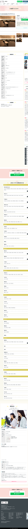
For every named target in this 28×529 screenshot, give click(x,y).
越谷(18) (13, 195)
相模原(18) (22, 206)
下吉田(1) (7, 389)
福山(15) (7, 298)
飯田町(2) (19, 221)
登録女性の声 (2, 518)
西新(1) (22, 341)
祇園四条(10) (5, 228)
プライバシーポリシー (18, 516)
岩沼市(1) (19, 274)
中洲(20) (5, 341)
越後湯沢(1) (19, 384)
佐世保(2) (12, 362)
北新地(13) (13, 232)
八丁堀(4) (10, 298)
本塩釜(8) (10, 274)
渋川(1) (21, 221)
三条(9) (10, 228)
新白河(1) (12, 283)
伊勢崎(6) (12, 221)
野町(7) (5, 393)
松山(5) (5, 373)
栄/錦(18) (7, 252)
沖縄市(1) (14, 373)
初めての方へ (8, 3)
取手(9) (15, 216)
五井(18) (12, 200)
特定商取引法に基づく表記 (19, 517)
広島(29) (5, 298)
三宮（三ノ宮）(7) (8, 238)
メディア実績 (2, 516)
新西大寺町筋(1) (13, 307)
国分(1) (8, 353)
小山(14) (8, 211)
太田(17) (5, 221)
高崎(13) (7, 221)
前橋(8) (10, 221)
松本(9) (7, 380)
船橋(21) (9, 200)
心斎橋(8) (18, 232)
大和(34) (13, 206)
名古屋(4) (10, 252)
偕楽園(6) (23, 216)
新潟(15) (5, 384)
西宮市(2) (13, 238)
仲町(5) (10, 384)
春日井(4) (13, 252)
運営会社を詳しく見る (14, 481)
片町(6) (7, 393)
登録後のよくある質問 (11, 515)
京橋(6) (20, 232)
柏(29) (7, 200)
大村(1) (14, 362)
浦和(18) (10, 195)
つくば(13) (10, 216)
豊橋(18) (5, 252)
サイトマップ (17, 518)
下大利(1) (17, 341)
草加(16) (22, 195)
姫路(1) (16, 238)
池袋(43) (18, 188)
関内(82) (5, 206)
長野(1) (9, 380)
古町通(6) (7, 384)
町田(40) (23, 188)
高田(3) (12, 384)
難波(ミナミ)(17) (6, 232)
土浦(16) (8, 216)
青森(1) (5, 287)
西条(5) (7, 327)
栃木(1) (14, 211)
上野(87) (5, 188)
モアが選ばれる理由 (12, 3)
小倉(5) (10, 341)
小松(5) (11, 393)
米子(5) (7, 316)
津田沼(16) (14, 200)
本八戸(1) (7, 287)
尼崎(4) (11, 238)
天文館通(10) (5, 353)
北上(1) (7, 292)
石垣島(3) (9, 373)
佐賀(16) (5, 367)
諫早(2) (10, 362)
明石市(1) (18, 238)
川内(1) (10, 353)
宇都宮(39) (5, 211)
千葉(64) (5, 200)
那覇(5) (7, 373)
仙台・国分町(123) (6, 274)
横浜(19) (17, 206)
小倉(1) (16, 228)
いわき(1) (10, 283)
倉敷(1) (7, 307)
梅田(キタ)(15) (10, 232)
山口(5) (7, 303)
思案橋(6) (5, 362)
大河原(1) (22, 274)
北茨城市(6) (20, 216)
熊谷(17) (17, 195)
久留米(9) (7, 341)
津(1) (9, 263)
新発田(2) (14, 384)
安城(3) (22, 252)
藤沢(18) (20, 206)
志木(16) (20, 195)
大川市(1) (20, 341)
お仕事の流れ (4, 3)
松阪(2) (8, 263)
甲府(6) (5, 389)
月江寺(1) (10, 389)
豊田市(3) (15, 252)
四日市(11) (5, 263)
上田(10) (5, 380)
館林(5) (14, 221)
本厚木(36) (10, 206)
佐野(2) (10, 211)
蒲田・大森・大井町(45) (13, 188)
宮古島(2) (12, 373)
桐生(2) (16, 221)
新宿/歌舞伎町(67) (8, 188)
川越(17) (15, 195)
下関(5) (5, 303)
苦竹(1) (17, 274)
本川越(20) (7, 195)
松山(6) (5, 327)
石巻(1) (15, 274)
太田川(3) (20, 252)
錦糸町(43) (20, 188)
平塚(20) (15, 206)
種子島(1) (13, 353)
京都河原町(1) (13, 228)
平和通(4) (12, 341)
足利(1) (12, 211)
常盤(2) (5, 307)
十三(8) (16, 232)
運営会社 (17, 3)
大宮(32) (5, 195)
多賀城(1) (12, 274)
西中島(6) (23, 232)
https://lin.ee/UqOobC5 (7, 509)
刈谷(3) (18, 252)
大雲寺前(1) (9, 307)
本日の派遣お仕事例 (3, 517)
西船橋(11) (22, 200)
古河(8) (17, 216)
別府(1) (7, 358)
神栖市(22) (5, 216)
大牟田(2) (15, 341)
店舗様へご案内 (17, 515)
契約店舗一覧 (10, 516)
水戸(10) (13, 216)
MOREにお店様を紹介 (11, 518)
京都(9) (8, 228)
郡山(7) (7, 283)
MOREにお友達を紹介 (11, 517)
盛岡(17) (5, 292)
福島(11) (5, 283)
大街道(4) (9, 327)
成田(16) (17, 200)
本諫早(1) (17, 362)
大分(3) (5, 358)
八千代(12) (19, 200)
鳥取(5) (5, 316)
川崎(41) (7, 206)
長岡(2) (17, 384)
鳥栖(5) (7, 367)
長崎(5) (7, 362)
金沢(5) (9, 393)
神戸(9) (5, 238)
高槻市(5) (25, 232)
